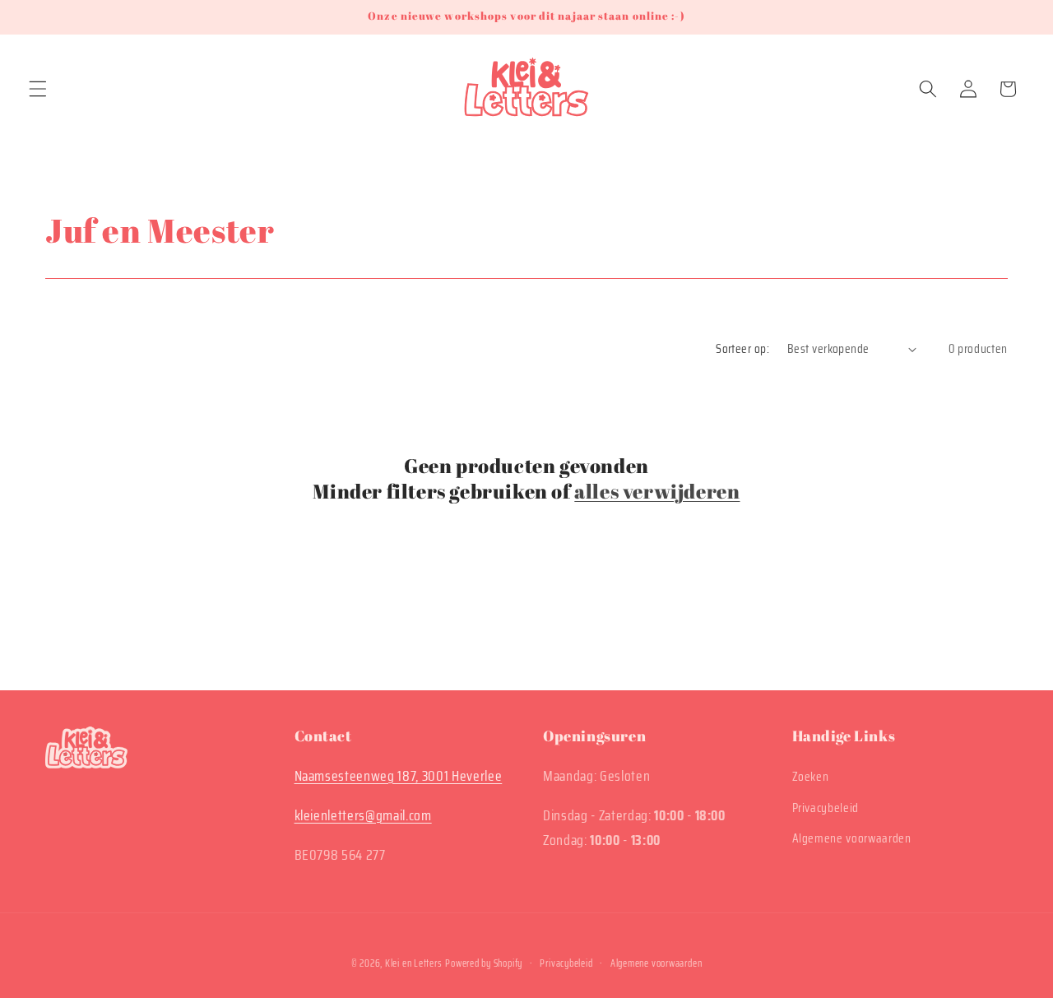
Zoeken (810, 777)
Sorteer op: (742, 349)
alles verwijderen (657, 491)
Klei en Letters (414, 963)
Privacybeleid (826, 808)
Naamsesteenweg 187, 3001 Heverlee (399, 775)
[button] (38, 89)
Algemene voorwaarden (852, 838)
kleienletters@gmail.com (363, 815)
